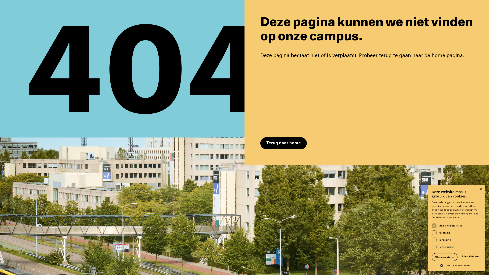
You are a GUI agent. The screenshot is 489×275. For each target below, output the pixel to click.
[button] (456, 265)
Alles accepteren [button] (444, 257)
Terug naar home (283, 143)
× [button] (480, 189)
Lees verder (454, 217)
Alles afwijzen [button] (470, 256)
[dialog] (456, 228)
